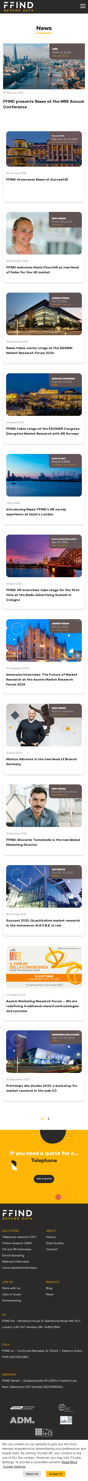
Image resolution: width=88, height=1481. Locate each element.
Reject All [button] (32, 1473)
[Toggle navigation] (83, 6)
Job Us (7, 1282)
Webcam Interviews (15, 1261)
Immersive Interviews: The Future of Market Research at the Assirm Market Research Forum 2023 (41, 680)
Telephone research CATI (19, 1237)
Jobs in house (11, 1294)
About (51, 1231)
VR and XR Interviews (16, 1249)
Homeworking (11, 1300)
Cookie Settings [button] (14, 1467)
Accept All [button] (55, 1473)
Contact (52, 1249)
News (49, 1294)
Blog (49, 1288)
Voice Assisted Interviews (19, 1267)
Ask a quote (44, 1179)
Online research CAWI (17, 1243)
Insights (52, 1282)
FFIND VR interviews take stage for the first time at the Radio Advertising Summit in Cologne (42, 595)
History (51, 1237)
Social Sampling (13, 1255)
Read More (69, 1462)
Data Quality (55, 1243)
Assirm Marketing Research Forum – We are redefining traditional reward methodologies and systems (42, 1006)
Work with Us (11, 1288)
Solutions (10, 1231)
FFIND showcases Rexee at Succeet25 (37, 180)
